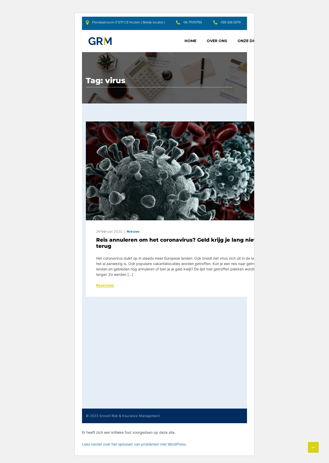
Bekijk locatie (153, 22)
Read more (105, 285)
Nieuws (133, 231)
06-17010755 (193, 22)
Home (190, 41)
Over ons (217, 41)
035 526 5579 (231, 22)
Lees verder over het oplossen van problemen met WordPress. (134, 444)
